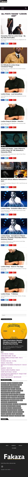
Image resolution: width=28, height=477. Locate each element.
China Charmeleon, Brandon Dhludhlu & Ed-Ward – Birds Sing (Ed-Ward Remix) (12, 342)
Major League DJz (11, 406)
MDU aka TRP (20, 390)
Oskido (14, 411)
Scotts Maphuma (12, 402)
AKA (21, 400)
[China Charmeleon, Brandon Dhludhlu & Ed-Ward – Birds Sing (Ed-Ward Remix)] (14, 338)
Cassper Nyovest (5, 392)
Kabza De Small (5, 384)
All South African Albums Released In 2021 (13, 180)
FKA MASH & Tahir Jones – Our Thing (8, 360)
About (7, 445)
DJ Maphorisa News (14, 400)
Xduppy (18, 406)
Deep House (16, 386)
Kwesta (13, 398)
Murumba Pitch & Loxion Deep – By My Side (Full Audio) (13, 36)
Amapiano (3, 383)
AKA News (18, 388)
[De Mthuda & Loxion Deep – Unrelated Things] (14, 63)
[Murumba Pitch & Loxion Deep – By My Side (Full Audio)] (14, 34)
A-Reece (13, 392)
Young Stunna (5, 400)
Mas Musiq (3, 408)
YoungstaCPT (4, 415)
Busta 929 (3, 396)
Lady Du (10, 408)
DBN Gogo (15, 404)
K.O (23, 415)
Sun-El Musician (17, 408)
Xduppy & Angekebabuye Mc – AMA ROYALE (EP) (11, 377)
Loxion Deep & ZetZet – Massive (12, 121)
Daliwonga (4, 402)
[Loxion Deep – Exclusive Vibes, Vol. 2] (14, 206)
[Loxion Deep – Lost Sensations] (14, 92)
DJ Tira (9, 390)
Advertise (14, 445)
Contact (20, 445)
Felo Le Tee (4, 411)
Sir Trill (3, 398)
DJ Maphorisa (13, 384)
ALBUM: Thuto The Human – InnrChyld (9, 371)
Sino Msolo (20, 411)
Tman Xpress (18, 415)
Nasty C (13, 388)
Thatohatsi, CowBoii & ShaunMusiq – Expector (10, 369)
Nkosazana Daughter (6, 404)
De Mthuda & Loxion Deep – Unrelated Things (10, 66)
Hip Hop (9, 383)
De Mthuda (14, 396)
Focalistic (3, 390)
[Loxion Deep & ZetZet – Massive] (14, 119)
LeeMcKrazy (21, 396)
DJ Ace (8, 396)
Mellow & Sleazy (5, 388)
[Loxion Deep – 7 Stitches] (14, 292)
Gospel (19, 384)
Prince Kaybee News (12, 410)
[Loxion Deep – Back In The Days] (14, 264)
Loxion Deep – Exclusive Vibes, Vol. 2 (13, 208)
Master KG (8, 413)
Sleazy (10, 394)
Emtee (13, 390)
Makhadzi (3, 410)
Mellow (18, 392)
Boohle (20, 410)
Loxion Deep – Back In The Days (12, 266)
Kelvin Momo (4, 394)
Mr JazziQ (22, 394)
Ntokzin (11, 415)
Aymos (3, 413)
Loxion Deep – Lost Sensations (11, 94)
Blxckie (8, 398)
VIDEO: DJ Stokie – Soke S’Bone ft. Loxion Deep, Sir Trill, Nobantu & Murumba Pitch (13, 150)
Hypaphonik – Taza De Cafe (6, 368)
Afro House (15, 383)
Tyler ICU (16, 394)
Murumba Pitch (20, 398)
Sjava (13, 413)
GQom (21, 383)
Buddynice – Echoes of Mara (7, 362)
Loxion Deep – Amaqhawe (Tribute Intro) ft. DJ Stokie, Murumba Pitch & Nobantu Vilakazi (13, 237)
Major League (23, 404)
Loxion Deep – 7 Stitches (9, 294)
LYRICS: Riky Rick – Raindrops (7, 353)
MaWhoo (3, 406)
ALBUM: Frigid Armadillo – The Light (8, 355)
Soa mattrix (19, 413)
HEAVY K (10, 411)
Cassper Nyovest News (6, 386)
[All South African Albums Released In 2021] (14, 177)
